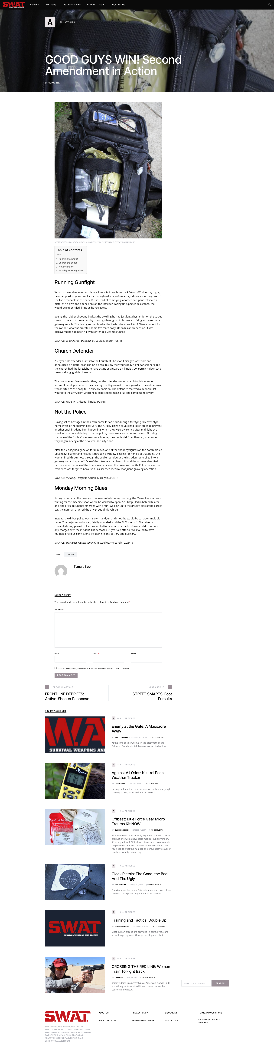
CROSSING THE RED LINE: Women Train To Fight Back (141, 969)
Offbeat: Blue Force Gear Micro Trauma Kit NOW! (138, 821)
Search (220, 983)
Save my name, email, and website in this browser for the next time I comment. (94, 668)
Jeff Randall (121, 784)
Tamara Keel (54, 83)
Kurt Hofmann (121, 737)
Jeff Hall (119, 977)
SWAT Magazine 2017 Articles (209, 1021)
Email (96, 654)
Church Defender (68, 262)
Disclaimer (171, 1013)
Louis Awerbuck (122, 926)
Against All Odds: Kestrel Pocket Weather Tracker (139, 775)
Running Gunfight (68, 258)
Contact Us (171, 1020)
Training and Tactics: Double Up (139, 920)
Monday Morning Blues (71, 270)
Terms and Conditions (210, 1013)
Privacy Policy (140, 1013)
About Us (104, 1013)
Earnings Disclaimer (143, 1020)
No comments (158, 737)
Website (134, 654)
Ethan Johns (120, 885)
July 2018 (70, 554)
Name (57, 654)
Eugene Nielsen (121, 830)
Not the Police (66, 266)
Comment (59, 610)
